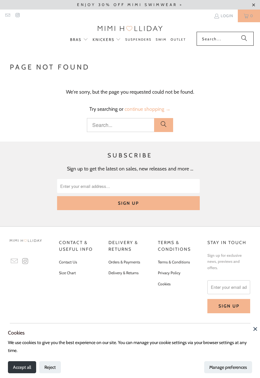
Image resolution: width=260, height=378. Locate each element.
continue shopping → (148, 109)
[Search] (244, 39)
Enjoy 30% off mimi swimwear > (130, 4)
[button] (79, 40)
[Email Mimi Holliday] (7, 15)
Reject (50, 367)
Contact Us (68, 262)
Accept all (22, 367)
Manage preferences (228, 367)
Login (227, 15)
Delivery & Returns (123, 272)
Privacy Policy (169, 272)
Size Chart (67, 272)
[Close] (255, 329)
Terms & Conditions (174, 262)
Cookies (164, 284)
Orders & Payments (124, 262)
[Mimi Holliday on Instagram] (17, 15)
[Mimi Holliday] (130, 28)
